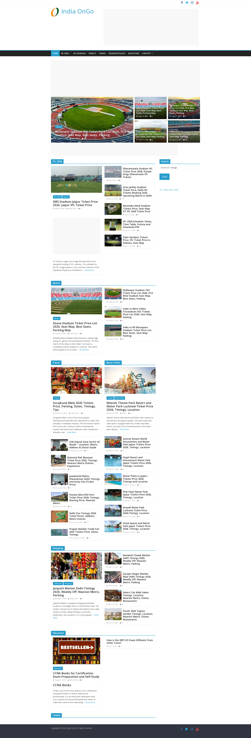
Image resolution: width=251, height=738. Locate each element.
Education (133, 53)
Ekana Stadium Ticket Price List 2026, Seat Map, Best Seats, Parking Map (150, 110)
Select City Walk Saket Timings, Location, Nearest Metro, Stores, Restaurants (136, 596)
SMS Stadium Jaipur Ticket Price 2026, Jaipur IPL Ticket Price (75, 203)
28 (186, 140)
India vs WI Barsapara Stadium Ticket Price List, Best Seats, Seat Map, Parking (185, 134)
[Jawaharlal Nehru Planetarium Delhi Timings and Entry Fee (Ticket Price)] (59, 475)
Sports (92, 53)
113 (123, 199)
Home (55, 53)
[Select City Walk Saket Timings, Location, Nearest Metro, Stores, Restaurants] (113, 591)
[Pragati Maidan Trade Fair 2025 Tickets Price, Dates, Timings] (59, 527)
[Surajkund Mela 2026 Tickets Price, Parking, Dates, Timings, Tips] (76, 368)
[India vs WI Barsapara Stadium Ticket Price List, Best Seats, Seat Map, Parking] (184, 122)
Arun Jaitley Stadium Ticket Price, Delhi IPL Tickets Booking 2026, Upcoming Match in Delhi (137, 191)
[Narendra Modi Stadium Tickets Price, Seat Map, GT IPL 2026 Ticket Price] (113, 204)
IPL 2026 (64, 53)
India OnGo (77, 11)
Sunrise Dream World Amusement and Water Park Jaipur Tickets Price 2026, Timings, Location (137, 443)
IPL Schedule (79, 53)
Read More (89, 270)
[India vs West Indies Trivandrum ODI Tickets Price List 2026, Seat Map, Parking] (92, 98)
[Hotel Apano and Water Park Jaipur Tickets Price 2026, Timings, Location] (113, 522)
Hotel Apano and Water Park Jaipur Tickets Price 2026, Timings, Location (137, 526)
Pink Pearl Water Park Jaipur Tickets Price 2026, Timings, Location (137, 494)
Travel (102, 53)
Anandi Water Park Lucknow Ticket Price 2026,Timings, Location (136, 510)
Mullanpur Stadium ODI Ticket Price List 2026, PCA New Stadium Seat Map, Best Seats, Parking (185, 109)
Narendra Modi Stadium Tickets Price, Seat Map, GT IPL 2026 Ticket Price (136, 208)
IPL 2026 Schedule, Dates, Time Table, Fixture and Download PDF (137, 224)
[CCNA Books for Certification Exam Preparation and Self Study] (76, 639)
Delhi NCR (58, 583)
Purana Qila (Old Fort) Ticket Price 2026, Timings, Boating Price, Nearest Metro (76, 499)
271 (87, 522)
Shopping (68, 583)
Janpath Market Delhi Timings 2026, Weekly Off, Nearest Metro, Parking (76, 591)
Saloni (124, 413)
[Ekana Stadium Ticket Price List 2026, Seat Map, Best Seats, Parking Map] (151, 98)
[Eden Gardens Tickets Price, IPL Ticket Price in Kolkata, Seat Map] (113, 236)
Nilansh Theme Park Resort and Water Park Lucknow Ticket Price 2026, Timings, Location (130, 406)
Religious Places (117, 53)
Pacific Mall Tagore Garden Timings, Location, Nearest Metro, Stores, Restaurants (138, 615)
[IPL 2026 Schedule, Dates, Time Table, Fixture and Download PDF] (113, 220)
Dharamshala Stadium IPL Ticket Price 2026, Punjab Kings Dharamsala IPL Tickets (138, 173)
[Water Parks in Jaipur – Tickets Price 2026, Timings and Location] (113, 474)
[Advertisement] (151, 27)
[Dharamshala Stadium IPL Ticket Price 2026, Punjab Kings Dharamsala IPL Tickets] (113, 167)
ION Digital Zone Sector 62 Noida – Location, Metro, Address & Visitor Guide (84, 444)
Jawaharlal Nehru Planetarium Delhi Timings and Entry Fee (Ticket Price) (84, 480)
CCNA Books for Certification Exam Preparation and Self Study (76, 674)
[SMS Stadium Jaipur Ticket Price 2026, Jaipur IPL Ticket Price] (76, 167)
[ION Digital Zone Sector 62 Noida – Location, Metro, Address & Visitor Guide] (59, 440)
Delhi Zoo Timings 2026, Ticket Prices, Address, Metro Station (82, 516)
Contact (146, 53)
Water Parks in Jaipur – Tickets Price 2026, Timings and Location (136, 478)
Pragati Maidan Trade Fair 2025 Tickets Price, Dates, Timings (84, 531)
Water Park (120, 398)
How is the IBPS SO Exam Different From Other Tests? (130, 642)
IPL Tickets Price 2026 (168, 190)
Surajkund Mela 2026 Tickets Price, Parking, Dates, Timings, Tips (74, 406)
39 (140, 246)
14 (71, 506)
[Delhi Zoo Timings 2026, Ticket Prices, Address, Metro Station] (59, 512)
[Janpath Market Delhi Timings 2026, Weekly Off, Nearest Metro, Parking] (76, 554)
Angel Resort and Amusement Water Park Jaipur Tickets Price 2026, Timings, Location (137, 461)
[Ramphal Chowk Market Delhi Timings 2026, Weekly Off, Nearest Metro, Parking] (113, 554)
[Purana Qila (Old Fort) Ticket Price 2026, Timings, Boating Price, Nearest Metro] (59, 493)
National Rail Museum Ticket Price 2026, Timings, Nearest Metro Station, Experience (82, 462)
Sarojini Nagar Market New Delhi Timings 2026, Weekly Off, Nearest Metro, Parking (137, 578)
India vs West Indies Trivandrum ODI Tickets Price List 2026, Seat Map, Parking (93, 133)
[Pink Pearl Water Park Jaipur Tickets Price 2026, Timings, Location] (113, 490)
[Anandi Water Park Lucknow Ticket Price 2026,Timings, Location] (113, 506)
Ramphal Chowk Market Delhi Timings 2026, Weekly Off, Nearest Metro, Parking (136, 559)
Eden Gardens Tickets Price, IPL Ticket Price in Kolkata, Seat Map (136, 240)
